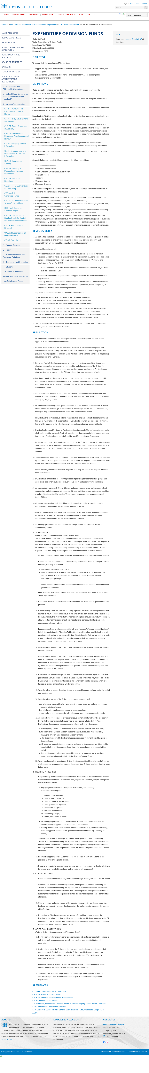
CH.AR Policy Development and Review (16, 120)
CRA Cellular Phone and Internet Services (49, 1007)
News (81, 15)
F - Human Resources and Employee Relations (14, 256)
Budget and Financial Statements (12, 48)
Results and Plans (11, 38)
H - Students (8, 267)
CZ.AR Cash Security (13, 240)
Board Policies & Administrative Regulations (39, 25)
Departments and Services (10, 56)
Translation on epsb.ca (138, 1052)
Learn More (6, 1040)
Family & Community (66, 15)
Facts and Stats (9, 33)
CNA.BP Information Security (13, 162)
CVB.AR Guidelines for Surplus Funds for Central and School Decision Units (15, 218)
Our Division (48, 15)
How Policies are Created (13, 281)
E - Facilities (8, 250)
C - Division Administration (68, 25)
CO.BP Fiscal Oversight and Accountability (16, 187)
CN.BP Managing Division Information (15, 145)
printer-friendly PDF (134, 39)
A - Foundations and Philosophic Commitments (14, 87)
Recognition (8, 43)
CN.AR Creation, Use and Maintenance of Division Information (15, 153)
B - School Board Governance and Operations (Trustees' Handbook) (15, 96)
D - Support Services (12, 245)
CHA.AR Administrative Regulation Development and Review (16, 136)
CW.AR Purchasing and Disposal (14, 226)
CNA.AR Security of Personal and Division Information (13, 171)
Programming (19, 15)
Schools (5, 15)
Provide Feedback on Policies (15, 276)
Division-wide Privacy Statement (113, 1052)
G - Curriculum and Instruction (15, 262)
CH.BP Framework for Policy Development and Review (14, 111)
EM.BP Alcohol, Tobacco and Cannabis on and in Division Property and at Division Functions (68, 1004)
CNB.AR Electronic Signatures (12, 179)
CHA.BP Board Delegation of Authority (15, 127)
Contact (91, 15)
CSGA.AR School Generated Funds (11, 194)
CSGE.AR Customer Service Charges (13, 209)
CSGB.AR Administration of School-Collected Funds (16, 202)
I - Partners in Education (13, 272)
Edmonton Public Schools (26, 6)
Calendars (34, 15)
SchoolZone (135, 4)
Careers (6, 67)
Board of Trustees (11, 62)
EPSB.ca (4, 25)
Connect (144, 4)
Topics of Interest (11, 72)
